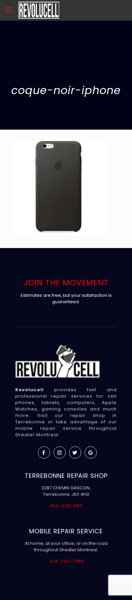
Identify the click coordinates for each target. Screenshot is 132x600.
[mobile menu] (9, 10)
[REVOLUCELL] (38, 10)
